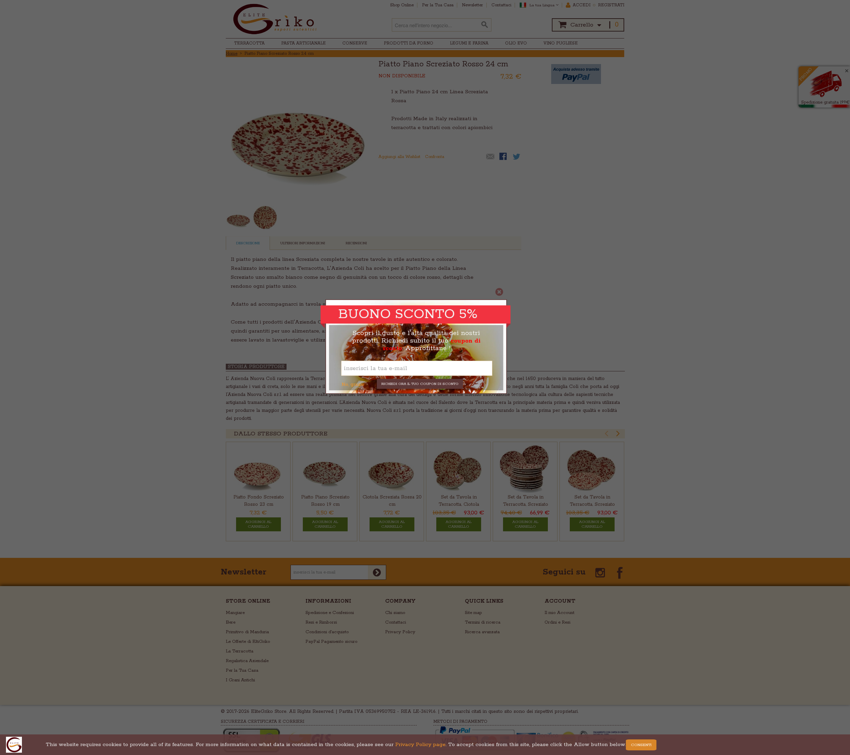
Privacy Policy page (420, 744)
